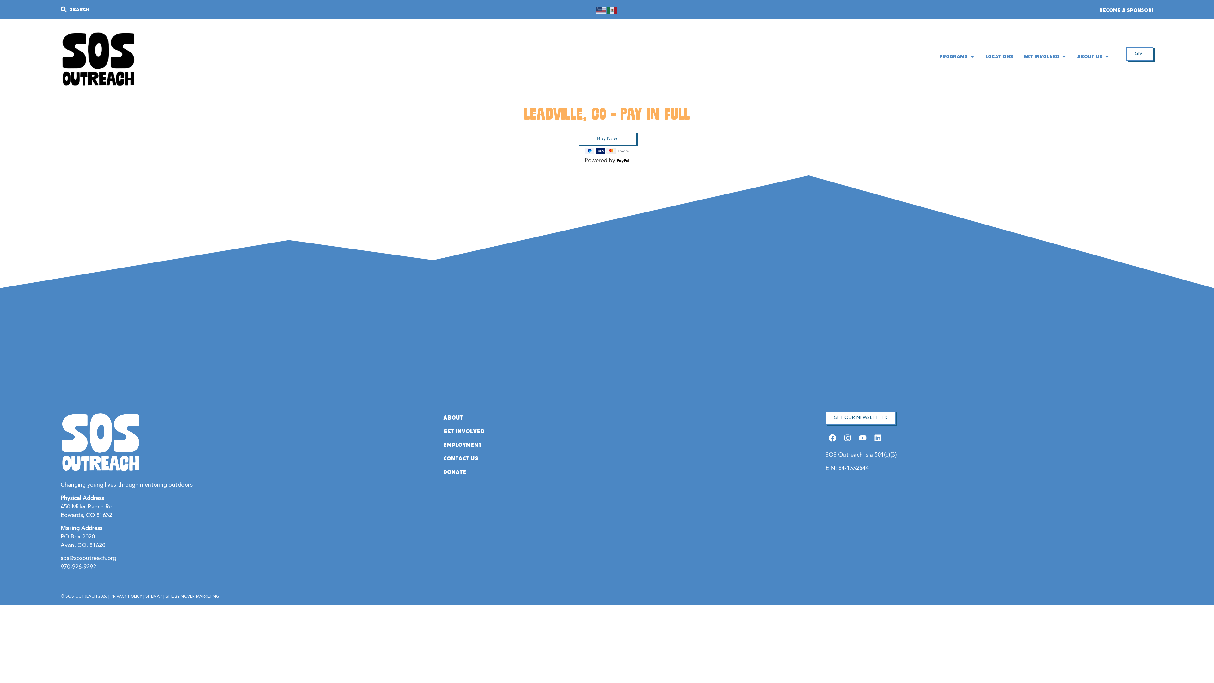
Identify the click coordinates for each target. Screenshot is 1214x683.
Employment (462, 445)
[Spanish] (612, 10)
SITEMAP (153, 596)
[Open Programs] (972, 56)
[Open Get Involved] (1064, 56)
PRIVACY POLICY (126, 596)
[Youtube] (863, 438)
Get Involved (463, 431)
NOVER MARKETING (200, 596)
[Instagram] (847, 438)
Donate (454, 472)
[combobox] (225, 9)
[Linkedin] (878, 438)
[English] (601, 10)
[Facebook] (832, 438)
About (453, 417)
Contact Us (460, 458)
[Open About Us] (1107, 56)
